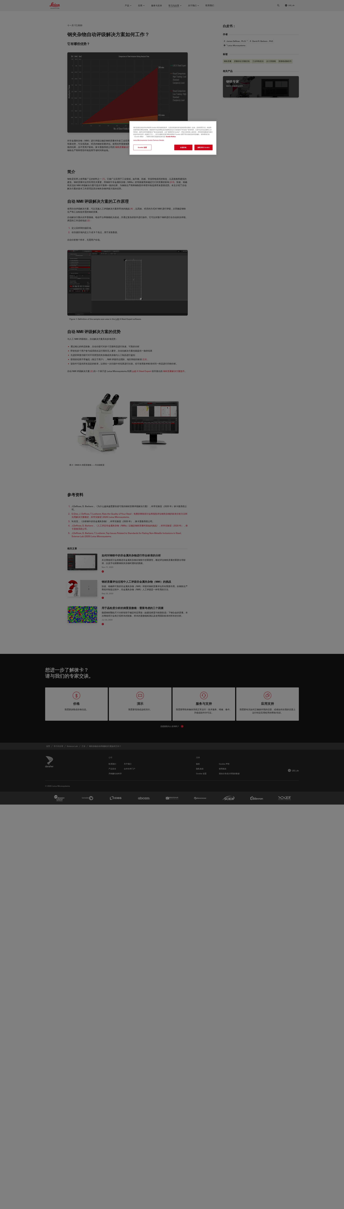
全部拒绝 (183, 147)
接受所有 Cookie (203, 147)
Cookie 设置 (142, 147)
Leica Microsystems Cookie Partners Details (148, 140)
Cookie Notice (171, 137)
